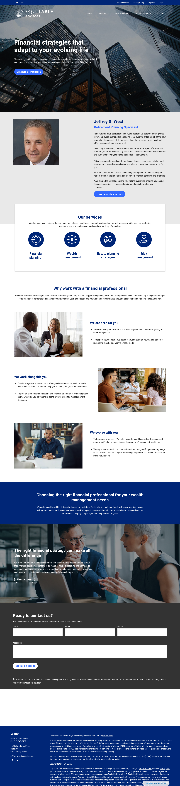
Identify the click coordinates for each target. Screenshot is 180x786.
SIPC (168, 769)
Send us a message (25, 666)
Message (17, 643)
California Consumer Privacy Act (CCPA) (134, 756)
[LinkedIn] (17, 2)
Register (151, 3)
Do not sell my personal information (105, 759)
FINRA (162, 769)
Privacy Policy (138, 3)
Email (67, 626)
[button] (89, 13)
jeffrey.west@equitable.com (22, 756)
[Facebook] (22, 2)
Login (161, 3)
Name (15, 626)
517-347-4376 (22, 738)
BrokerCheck (107, 736)
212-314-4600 (145, 769)
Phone (120, 626)
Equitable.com (123, 3)
